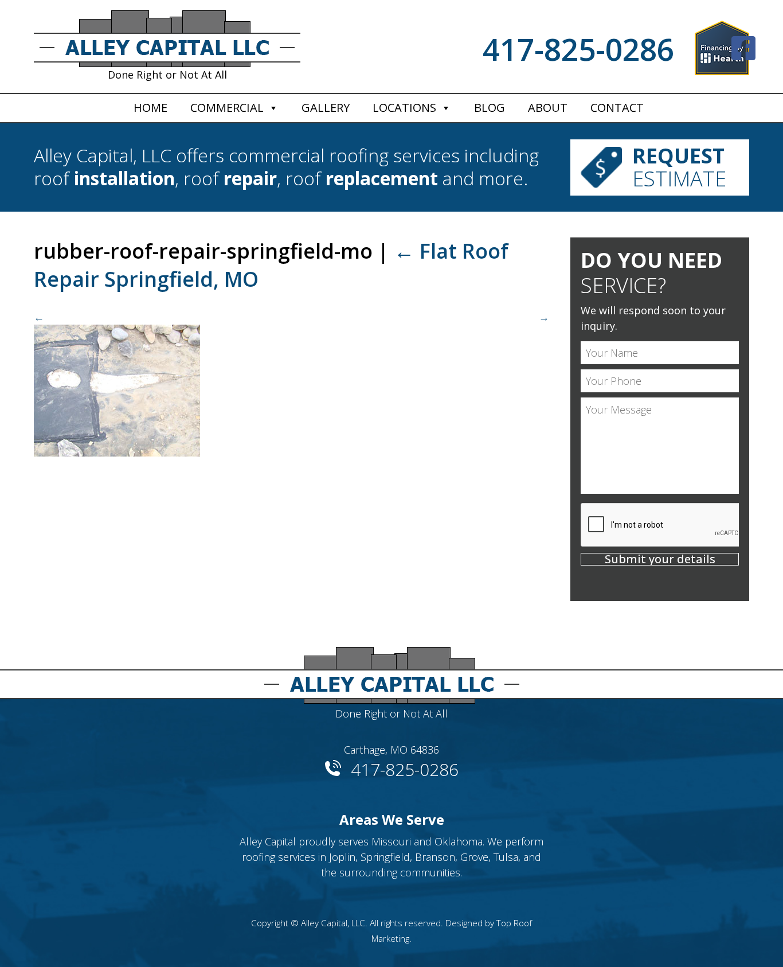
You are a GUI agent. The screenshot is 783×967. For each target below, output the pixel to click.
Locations (404, 107)
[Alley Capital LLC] (391, 670)
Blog (489, 107)
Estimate (679, 167)
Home (150, 107)
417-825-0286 (578, 49)
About (547, 107)
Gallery (326, 107)
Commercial (227, 107)
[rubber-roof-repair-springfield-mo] (291, 383)
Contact (617, 107)
